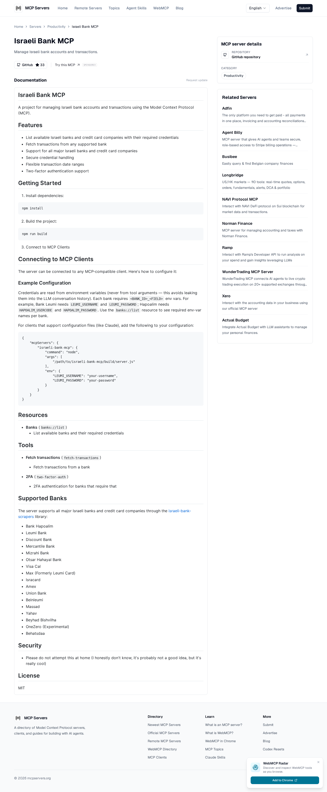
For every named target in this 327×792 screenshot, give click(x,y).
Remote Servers (88, 8)
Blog (179, 8)
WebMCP (161, 8)
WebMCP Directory (162, 749)
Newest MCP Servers (164, 725)
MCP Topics (214, 749)
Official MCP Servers (164, 733)
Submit (268, 725)
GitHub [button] (33, 65)
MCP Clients (157, 757)
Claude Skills (215, 757)
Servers (35, 26)
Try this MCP (65, 65)
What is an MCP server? (223, 725)
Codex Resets (273, 749)
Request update (197, 80)
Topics (114, 8)
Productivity (56, 26)
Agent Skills (136, 8)
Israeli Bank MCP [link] (85, 26)
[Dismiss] (318, 762)
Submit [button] (304, 8)
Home (63, 8)
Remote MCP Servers (164, 741)
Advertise (283, 8)
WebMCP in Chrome (220, 741)
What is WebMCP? (219, 733)
